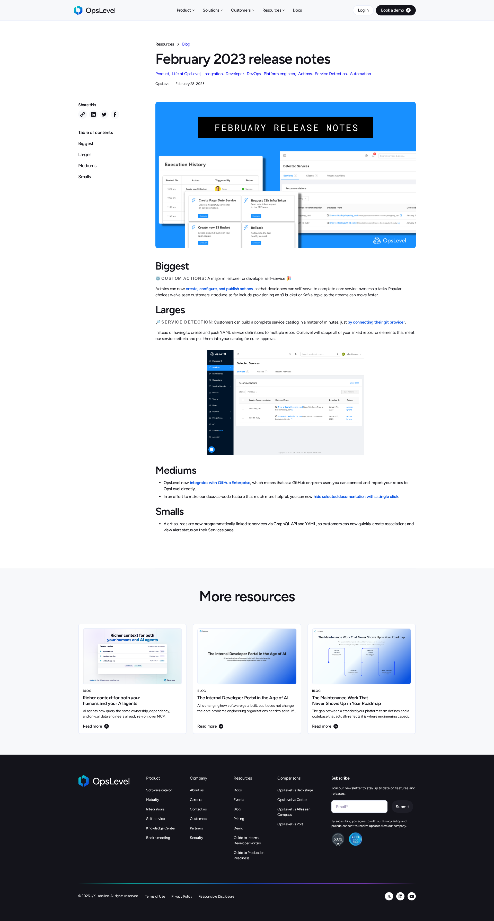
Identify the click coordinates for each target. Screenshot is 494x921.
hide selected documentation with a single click (355, 496)
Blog (186, 44)
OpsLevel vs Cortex (292, 800)
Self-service (155, 819)
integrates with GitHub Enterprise (220, 482)
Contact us (198, 809)
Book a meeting (158, 838)
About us (197, 790)
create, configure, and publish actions (219, 288)
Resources (164, 44)
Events (239, 800)
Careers (196, 800)
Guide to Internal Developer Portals (247, 840)
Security (196, 838)
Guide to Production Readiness (249, 855)
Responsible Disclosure (216, 896)
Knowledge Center (160, 828)
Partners (196, 828)
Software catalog (159, 790)
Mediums (87, 165)
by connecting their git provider (376, 322)
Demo (238, 828)
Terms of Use (155, 896)
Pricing (239, 819)
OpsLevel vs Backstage (295, 790)
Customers (198, 819)
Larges (84, 154)
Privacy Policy (181, 896)
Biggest (86, 143)
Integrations (155, 809)
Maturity (152, 800)
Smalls (84, 177)
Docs (297, 10)
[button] (186, 10)
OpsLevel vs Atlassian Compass (293, 812)
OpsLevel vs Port (290, 824)
